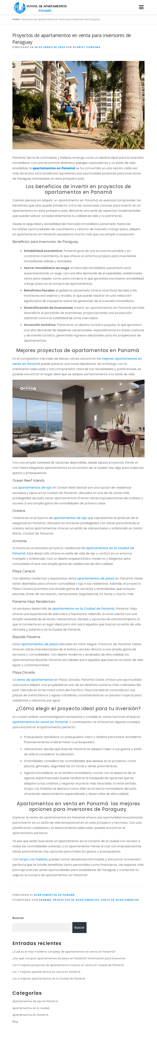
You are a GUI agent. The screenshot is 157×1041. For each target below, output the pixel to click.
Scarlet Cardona (87, 47)
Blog (15, 1022)
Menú (141, 7)
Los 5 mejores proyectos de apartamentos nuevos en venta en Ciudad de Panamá (68, 965)
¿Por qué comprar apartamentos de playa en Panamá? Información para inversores (68, 958)
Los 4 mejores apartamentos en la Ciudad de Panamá (48, 978)
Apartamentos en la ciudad (30, 1008)
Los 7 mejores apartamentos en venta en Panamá (46, 972)
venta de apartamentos (120, 900)
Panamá (45, 900)
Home (16, 19)
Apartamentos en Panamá (54, 895)
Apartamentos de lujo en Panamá (35, 1001)
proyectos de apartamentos (76, 900)
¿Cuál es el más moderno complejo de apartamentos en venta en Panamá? (63, 952)
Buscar (18, 918)
